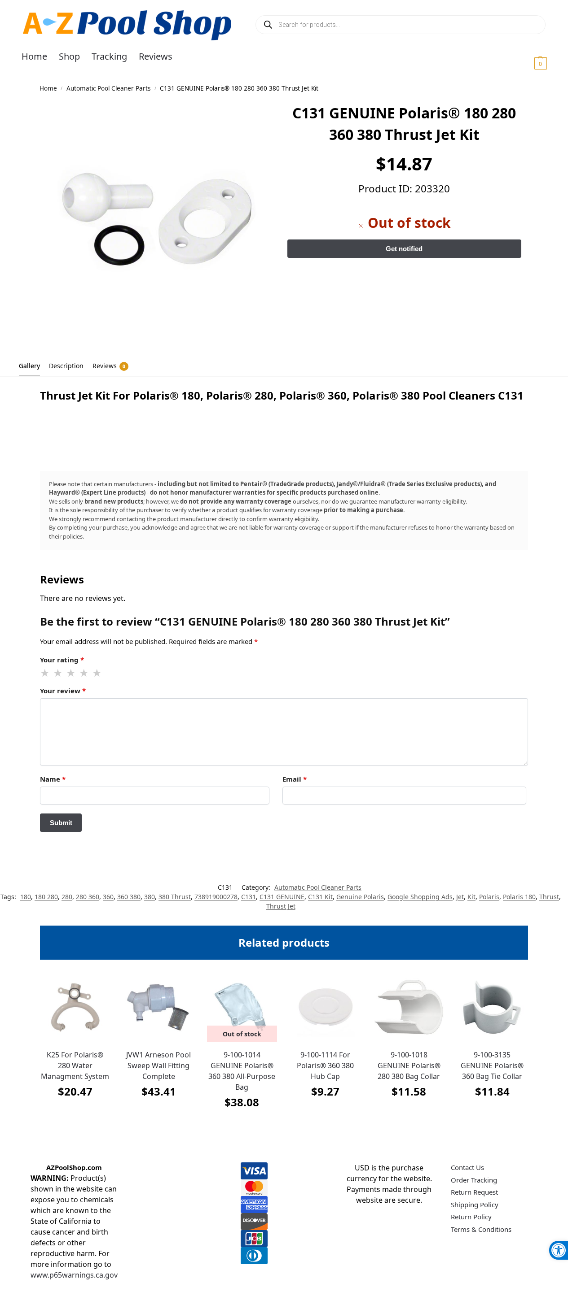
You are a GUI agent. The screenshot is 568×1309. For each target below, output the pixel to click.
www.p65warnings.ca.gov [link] (74, 1275)
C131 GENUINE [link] (282, 896)
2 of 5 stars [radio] (58, 673)
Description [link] (66, 365)
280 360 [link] (87, 896)
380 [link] (149, 896)
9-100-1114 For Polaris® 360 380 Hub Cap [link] (325, 1065)
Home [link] (48, 88)
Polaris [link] (489, 896)
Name (53, 778)
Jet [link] (460, 896)
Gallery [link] (29, 365)
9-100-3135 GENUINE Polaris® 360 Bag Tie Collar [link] (492, 1065)
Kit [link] (471, 896)
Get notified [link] (241, 1124)
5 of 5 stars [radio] (97, 673)
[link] (558, 1250)
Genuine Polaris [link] (360, 896)
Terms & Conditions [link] (481, 1229)
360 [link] (108, 896)
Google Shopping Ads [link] (420, 896)
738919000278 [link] (216, 896)
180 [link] (25, 896)
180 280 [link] (46, 896)
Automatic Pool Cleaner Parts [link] (108, 88)
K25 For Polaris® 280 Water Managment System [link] (75, 1065)
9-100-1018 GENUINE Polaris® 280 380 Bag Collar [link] (409, 1065)
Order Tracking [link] (474, 1179)
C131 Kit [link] (320, 896)
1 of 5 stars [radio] (45, 673)
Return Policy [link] (471, 1216)
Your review (63, 690)
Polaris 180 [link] (519, 896)
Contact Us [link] (467, 1167)
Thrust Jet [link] (280, 906)
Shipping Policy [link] (474, 1204)
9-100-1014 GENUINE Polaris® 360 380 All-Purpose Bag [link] (241, 1071)
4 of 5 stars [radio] (84, 673)
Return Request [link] (474, 1191)
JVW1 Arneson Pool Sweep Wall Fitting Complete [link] (158, 1065)
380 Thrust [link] (175, 896)
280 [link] (67, 896)
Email (294, 778)
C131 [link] (248, 896)
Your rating (62, 659)
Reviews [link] (108, 365)
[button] (529, 63)
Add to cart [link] (74, 1113)
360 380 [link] (129, 896)
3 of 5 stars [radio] (71, 673)
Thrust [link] (549, 896)
